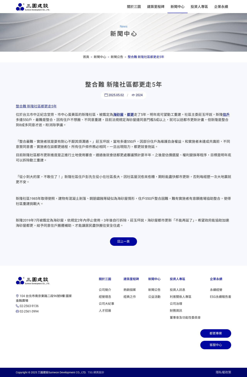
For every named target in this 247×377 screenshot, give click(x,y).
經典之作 (130, 297)
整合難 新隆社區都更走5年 (146, 57)
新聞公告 (117, 57)
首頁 (86, 57)
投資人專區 (199, 7)
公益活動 (154, 297)
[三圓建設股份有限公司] (33, 6)
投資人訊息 (177, 290)
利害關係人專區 (180, 297)
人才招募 (105, 310)
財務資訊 (176, 310)
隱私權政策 (223, 372)
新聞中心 (177, 7)
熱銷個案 (130, 290)
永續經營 (216, 290)
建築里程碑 (155, 7)
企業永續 (221, 7)
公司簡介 (105, 290)
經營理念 (105, 297)
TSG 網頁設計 (96, 372)
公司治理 (176, 304)
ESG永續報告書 (220, 297)
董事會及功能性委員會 (185, 317)
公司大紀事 (106, 304)
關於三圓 (134, 7)
